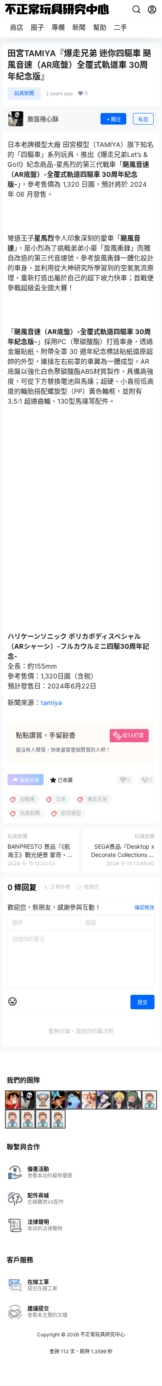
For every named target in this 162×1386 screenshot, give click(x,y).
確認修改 (145, 908)
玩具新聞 (24, 93)
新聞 (79, 27)
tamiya (51, 702)
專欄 (58, 27)
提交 (142, 1002)
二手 (120, 27)
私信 (143, 119)
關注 (116, 119)
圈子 (37, 27)
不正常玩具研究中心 (102, 1334)
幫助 (99, 27)
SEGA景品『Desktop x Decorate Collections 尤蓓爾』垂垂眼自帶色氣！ (123, 854)
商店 (16, 27)
